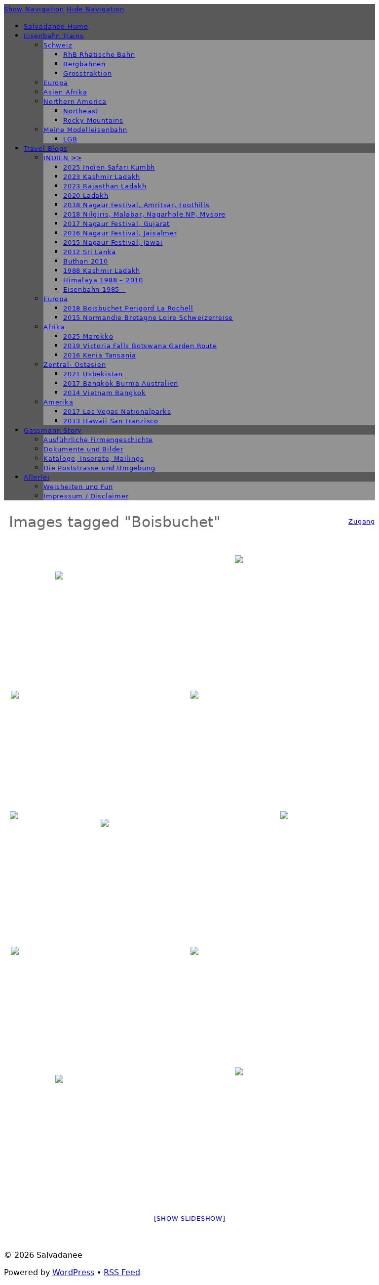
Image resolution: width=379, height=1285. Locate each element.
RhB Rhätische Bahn (99, 54)
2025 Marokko (88, 336)
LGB (70, 139)
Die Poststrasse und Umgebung (99, 468)
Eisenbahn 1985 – (94, 289)
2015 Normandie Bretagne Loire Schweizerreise (148, 317)
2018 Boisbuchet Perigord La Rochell (128, 308)
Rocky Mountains (93, 120)
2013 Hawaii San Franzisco (110, 421)
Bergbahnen (84, 64)
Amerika (58, 402)
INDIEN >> (62, 158)
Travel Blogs (46, 148)
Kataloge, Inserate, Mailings (93, 458)
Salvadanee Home (56, 26)
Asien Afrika (65, 92)
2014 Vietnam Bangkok (104, 393)
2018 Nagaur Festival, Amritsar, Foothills (136, 205)
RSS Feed (122, 1272)
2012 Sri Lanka (89, 252)
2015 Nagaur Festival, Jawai (113, 242)
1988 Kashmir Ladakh (101, 270)
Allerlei (36, 477)
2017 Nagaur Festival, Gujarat (116, 223)
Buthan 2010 (85, 261)
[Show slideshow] (190, 1218)
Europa (55, 83)
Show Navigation (34, 9)
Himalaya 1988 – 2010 (103, 280)
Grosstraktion (87, 73)
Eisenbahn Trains (54, 36)
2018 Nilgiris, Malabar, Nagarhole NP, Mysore (144, 214)
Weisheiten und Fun (78, 486)
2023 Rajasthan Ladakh (105, 186)
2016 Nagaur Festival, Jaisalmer (120, 233)
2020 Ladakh (86, 195)
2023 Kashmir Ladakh (101, 176)
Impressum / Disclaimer (86, 496)
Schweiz (58, 45)
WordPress (73, 1272)
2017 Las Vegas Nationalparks (117, 411)
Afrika (54, 327)
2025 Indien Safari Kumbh (109, 167)
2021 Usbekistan (93, 374)
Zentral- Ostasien (74, 364)
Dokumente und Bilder (83, 449)
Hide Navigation (95, 9)
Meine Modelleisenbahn (85, 129)
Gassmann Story (53, 430)
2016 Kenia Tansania (99, 355)
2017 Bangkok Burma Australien (120, 383)
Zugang (361, 521)
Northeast (80, 111)
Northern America (75, 101)
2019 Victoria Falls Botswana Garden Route (140, 346)
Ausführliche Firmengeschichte (98, 439)
